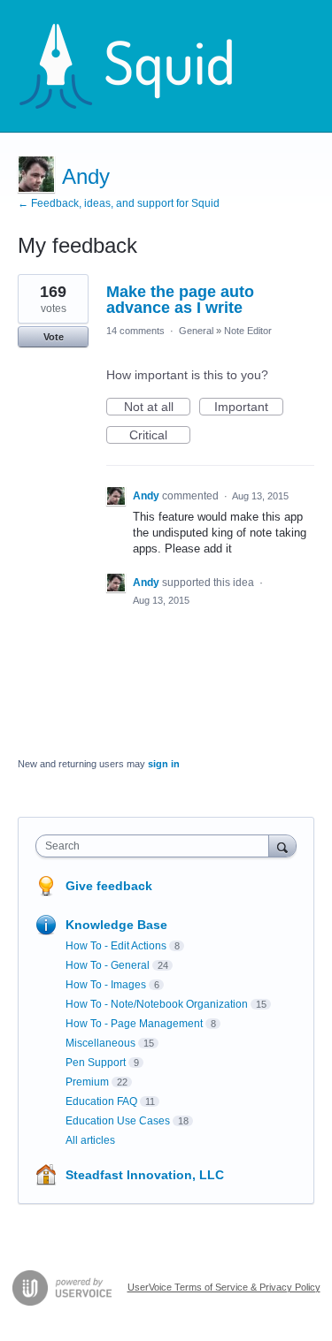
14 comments (135, 330)
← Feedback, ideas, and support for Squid (119, 203)
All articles (90, 1140)
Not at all (157, 407)
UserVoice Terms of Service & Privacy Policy (223, 1287)
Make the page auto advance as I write (180, 299)
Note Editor (248, 330)
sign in (164, 763)
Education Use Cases (118, 1121)
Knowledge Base (116, 925)
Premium (87, 1082)
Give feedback (109, 886)
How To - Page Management (134, 1023)
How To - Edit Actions (116, 946)
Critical (159, 436)
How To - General (108, 965)
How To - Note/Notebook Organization (157, 1004)
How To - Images (106, 985)
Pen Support (96, 1062)
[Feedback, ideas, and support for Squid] (142, 66)
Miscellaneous (100, 1043)
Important (248, 407)
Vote (53, 336)
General (196, 330)
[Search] (282, 845)
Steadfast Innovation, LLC (145, 1175)
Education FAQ (101, 1101)
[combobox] (156, 846)
